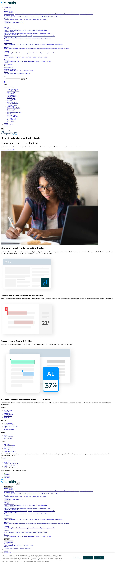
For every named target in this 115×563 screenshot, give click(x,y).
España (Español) (11, 98)
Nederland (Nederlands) (13, 103)
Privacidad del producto (9, 451)
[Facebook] (7, 474)
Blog (5, 448)
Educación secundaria (9, 425)
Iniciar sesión (7, 125)
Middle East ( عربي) (12, 102)
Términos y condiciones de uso (11, 463)
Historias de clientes (9, 429)
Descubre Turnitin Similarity (8, 150)
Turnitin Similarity (8, 416)
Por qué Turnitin (8, 7)
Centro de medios (8, 64)
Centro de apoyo (8, 438)
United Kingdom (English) (13, 108)
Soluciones (6, 24)
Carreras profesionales (9, 445)
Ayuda (5, 435)
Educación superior (8, 423)
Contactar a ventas (8, 124)
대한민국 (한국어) (12, 115)
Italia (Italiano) (10, 100)
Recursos (6, 62)
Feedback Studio (8, 410)
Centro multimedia (8, 67)
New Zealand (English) (12, 116)
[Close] (112, 558)
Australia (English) (11, 109)
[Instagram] (7, 477)
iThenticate (6, 417)
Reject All (88, 557)
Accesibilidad (7, 450)
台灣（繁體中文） (12, 121)
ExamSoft (6, 411)
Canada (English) (11, 93)
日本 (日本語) (10, 113)
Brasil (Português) (11, 92)
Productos (6, 40)
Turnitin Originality (8, 414)
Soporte (6, 123)
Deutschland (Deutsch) (12, 96)
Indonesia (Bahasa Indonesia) (14, 112)
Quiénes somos (7, 444)
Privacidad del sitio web (10, 460)
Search (23, 79)
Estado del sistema (8, 436)
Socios (5, 427)
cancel (26, 79)
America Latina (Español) (13, 91)
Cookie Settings (76, 557)
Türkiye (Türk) (10, 106)
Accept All (99, 557)
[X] (5, 473)
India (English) (10, 110)
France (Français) (11, 99)
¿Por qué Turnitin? (8, 11)
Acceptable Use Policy (9, 462)
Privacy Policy (38, 559)
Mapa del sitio (7, 466)
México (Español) (11, 95)
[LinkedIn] (7, 476)
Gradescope (7, 413)
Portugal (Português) (12, 105)
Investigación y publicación (10, 426)
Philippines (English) (12, 118)
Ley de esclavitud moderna (10, 465)
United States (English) (12, 89)
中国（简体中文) (11, 119)
